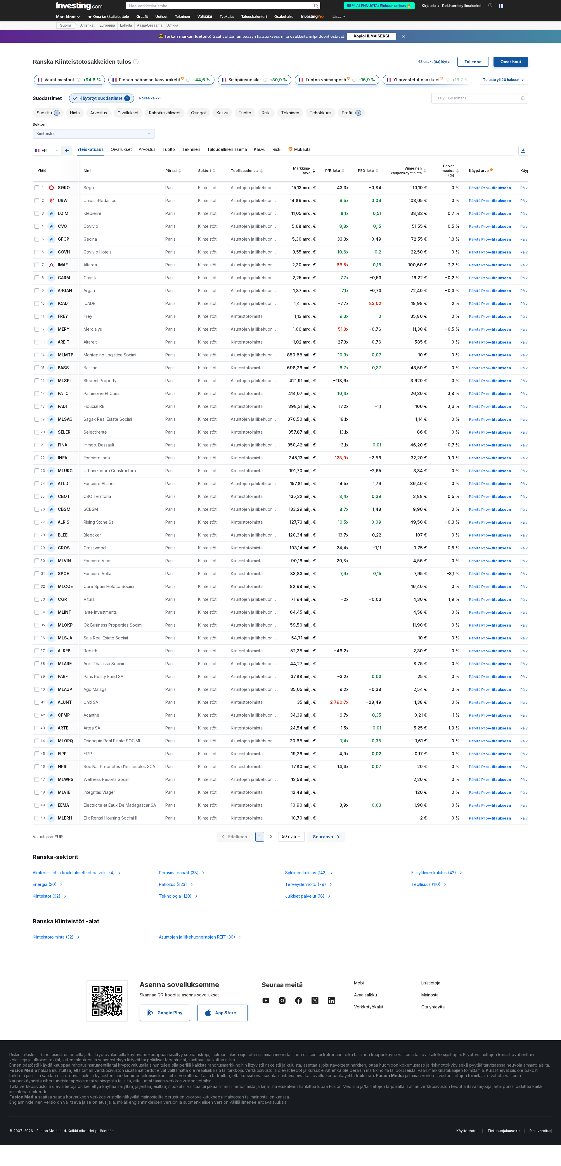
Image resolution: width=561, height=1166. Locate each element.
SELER (64, 432)
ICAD (63, 303)
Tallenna (473, 61)
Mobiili (360, 982)
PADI (62, 406)
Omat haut (511, 61)
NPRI (62, 767)
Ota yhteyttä (433, 1006)
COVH (64, 252)
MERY (64, 329)
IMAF (63, 265)
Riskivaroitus (540, 1131)
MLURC (65, 471)
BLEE (62, 535)
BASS (63, 368)
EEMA (63, 805)
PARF (63, 677)
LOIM (63, 213)
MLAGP (65, 689)
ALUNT (65, 702)
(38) (179, 872)
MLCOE (65, 586)
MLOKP (65, 625)
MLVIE (64, 792)
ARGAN (65, 291)
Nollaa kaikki (149, 98)
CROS (64, 548)
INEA (62, 458)
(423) (173, 884)
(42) (433, 872)
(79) (305, 884)
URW (62, 201)
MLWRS (66, 779)
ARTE (63, 728)
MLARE (65, 664)
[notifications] (490, 5)
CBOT (64, 496)
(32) (53, 936)
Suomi (65, 25)
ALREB (64, 651)
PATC (63, 393)
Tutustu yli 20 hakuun (501, 79)
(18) (305, 896)
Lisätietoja (430, 982)
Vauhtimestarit (59, 79)
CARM (64, 278)
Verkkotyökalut (368, 1006)
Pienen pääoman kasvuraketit (149, 79)
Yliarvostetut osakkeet (416, 79)
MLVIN (64, 561)
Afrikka (172, 25)
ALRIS (64, 522)
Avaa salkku (365, 994)
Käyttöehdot (467, 1131)
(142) (306, 872)
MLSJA (65, 638)
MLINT (64, 612)
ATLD (63, 484)
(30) (197, 936)
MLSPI (64, 381)
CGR (62, 599)
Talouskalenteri (254, 17)
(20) (45, 884)
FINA (62, 445)
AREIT (64, 342)
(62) (46, 896)
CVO (62, 226)
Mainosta (430, 994)
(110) (426, 884)
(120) (175, 896)
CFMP (64, 715)
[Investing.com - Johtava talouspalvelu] (79, 6)
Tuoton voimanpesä (325, 79)
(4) (74, 872)
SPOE (63, 574)
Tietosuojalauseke (503, 1131)
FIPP (62, 754)
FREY (63, 316)
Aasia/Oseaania (149, 25)
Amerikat (87, 25)
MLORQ (65, 741)
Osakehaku (283, 17)
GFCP (63, 239)
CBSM (64, 509)
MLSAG (65, 419)
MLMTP (65, 355)
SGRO (64, 188)
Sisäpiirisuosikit (244, 79)
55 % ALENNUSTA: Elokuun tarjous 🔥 (379, 6)
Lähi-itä (126, 25)
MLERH (65, 818)
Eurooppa (107, 25)
